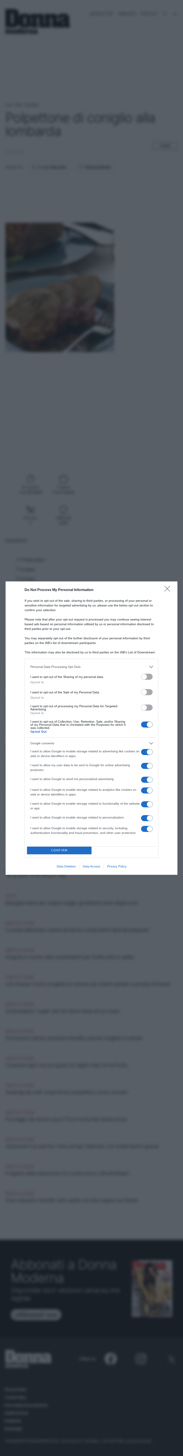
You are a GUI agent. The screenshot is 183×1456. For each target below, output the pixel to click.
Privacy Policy (117, 866)
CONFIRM (59, 850)
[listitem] (91, 667)
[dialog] (91, 728)
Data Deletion (66, 866)
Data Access (91, 866)
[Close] (168, 590)
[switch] (147, 677)
